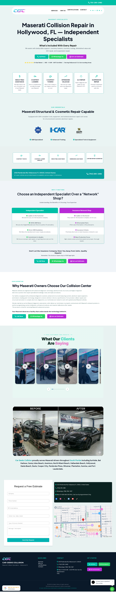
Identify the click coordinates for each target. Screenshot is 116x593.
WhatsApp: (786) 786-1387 (64, 491)
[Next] (67, 389)
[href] (83, 521)
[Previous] (48, 389)
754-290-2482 (96, 3)
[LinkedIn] (69, 498)
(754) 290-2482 (95, 174)
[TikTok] (77, 498)
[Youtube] (73, 498)
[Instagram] (60, 498)
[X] (64, 498)
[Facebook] (56, 498)
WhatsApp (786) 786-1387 (66, 567)
